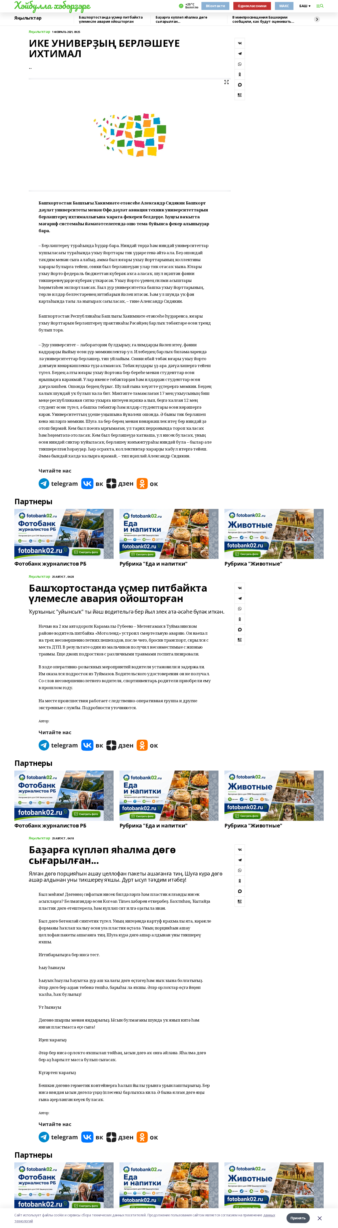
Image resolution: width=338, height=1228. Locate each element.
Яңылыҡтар (27, 18)
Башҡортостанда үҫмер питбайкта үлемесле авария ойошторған (111, 19)
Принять (298, 1218)
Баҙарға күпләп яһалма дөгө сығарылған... (181, 19)
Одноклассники (252, 5)
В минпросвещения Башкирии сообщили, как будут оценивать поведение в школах (261, 19)
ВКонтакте (215, 5)
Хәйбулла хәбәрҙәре (51, 5)
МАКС (284, 5)
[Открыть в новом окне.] (58, 483)
